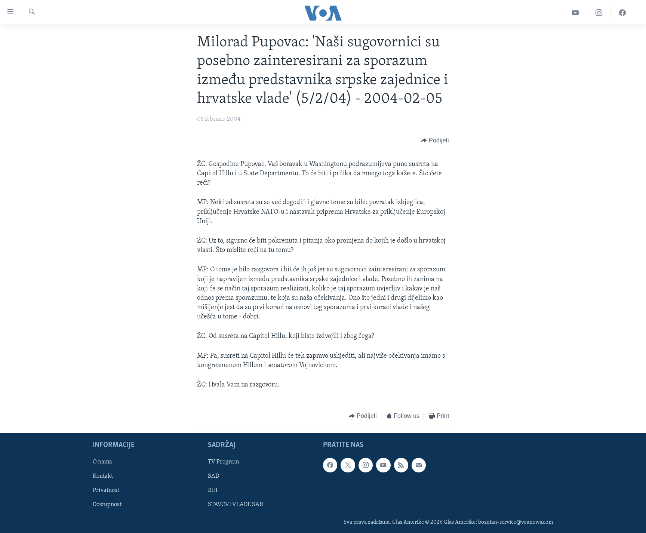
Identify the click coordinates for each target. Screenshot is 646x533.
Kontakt (103, 476)
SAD (213, 476)
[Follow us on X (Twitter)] (348, 465)
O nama (102, 462)
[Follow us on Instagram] (366, 465)
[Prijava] (419, 465)
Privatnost (106, 490)
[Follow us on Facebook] (330, 465)
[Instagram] (599, 13)
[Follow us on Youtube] (383, 465)
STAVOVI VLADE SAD (235, 505)
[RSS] (401, 465)
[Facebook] (622, 13)
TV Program (223, 462)
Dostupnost (107, 505)
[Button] (435, 140)
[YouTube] (575, 13)
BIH (213, 490)
